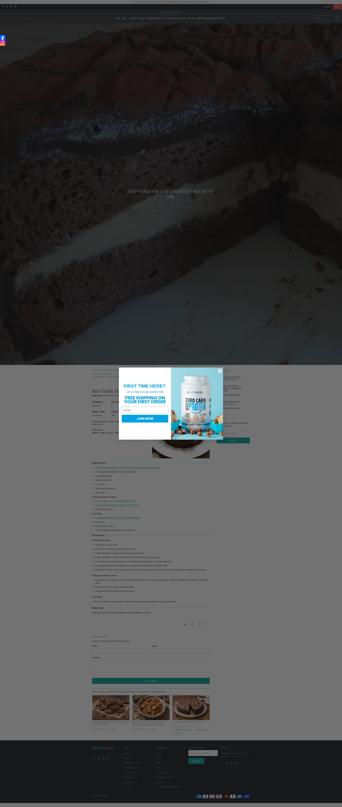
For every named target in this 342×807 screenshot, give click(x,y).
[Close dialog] (219, 371)
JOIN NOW (145, 418)
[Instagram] (2, 43)
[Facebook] (2, 37)
